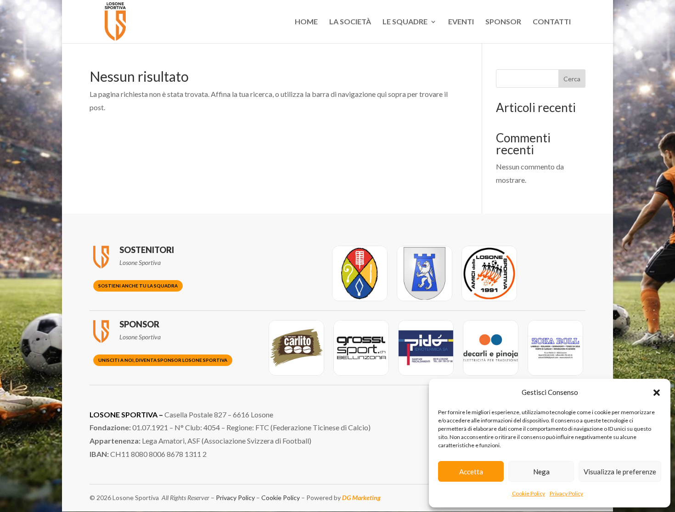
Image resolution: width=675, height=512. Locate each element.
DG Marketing (361, 497)
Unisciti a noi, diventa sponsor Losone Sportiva (162, 360)
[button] (656, 392)
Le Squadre (405, 22)
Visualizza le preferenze (620, 471)
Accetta (471, 471)
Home (306, 22)
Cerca (571, 79)
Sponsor (503, 22)
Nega (541, 471)
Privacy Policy (566, 493)
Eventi (461, 22)
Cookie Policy (528, 493)
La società (350, 22)
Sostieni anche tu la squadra (138, 285)
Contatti (552, 22)
